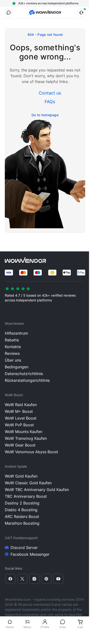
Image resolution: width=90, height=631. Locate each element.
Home (10, 627)
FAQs (50, 101)
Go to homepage (45, 115)
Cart (80, 627)
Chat (62, 627)
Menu (27, 627)
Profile (45, 627)
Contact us (50, 93)
